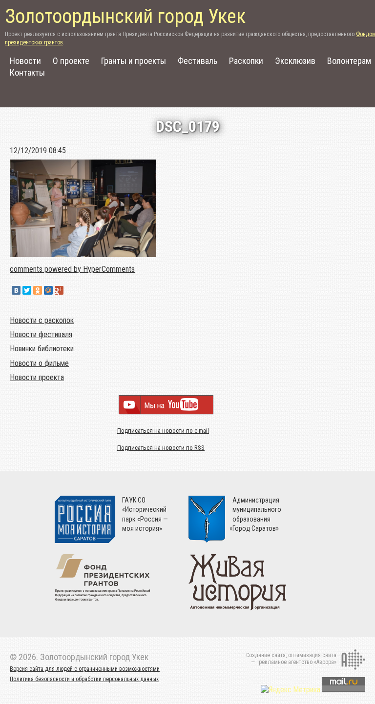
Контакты (27, 72)
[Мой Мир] (48, 290)
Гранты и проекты (133, 61)
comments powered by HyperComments (72, 269)
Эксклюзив (295, 61)
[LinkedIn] (69, 290)
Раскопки (246, 61)
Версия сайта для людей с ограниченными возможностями (85, 668)
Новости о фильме (39, 363)
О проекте (71, 61)
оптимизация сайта (312, 655)
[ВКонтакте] (16, 290)
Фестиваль (197, 61)
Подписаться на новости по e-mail (163, 430)
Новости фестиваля (41, 334)
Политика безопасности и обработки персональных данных (84, 679)
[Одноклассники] (37, 290)
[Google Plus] (59, 290)
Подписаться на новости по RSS (161, 447)
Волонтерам (349, 61)
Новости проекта (37, 377)
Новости (25, 61)
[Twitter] (26, 290)
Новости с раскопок (42, 320)
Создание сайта (266, 655)
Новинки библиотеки (42, 348)
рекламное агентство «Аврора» (297, 662)
